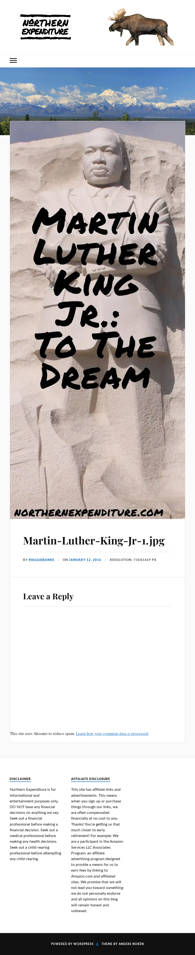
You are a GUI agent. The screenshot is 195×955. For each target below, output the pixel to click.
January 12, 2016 (85, 560)
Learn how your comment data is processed (112, 733)
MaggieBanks (41, 560)
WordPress (83, 944)
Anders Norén (131, 944)
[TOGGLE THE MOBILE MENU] (13, 60)
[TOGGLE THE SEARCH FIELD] (181, 60)
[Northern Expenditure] (97, 26)
